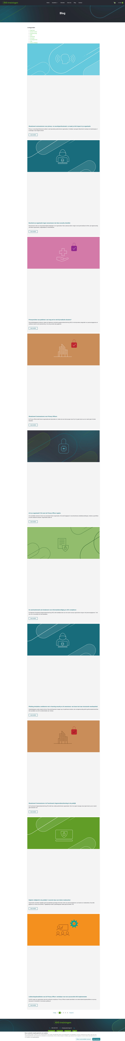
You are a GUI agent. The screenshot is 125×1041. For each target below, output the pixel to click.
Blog (75, 2)
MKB (31, 35)
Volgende (71, 1012)
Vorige (54, 1012)
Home (48, 2)
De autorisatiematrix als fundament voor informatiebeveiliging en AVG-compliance (52, 610)
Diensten (63, 2)
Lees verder (33, 134)
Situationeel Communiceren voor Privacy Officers (43, 416)
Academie (54, 2)
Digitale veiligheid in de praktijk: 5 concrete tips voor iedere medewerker (50, 900)
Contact (80, 2)
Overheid (32, 38)
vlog (31, 41)
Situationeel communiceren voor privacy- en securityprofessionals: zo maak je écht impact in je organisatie (60, 126)
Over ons (69, 2)
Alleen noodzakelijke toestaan (83, 1039)
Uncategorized (33, 39)
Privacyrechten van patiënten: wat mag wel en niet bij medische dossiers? (50, 319)
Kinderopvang (33, 33)
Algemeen (32, 30)
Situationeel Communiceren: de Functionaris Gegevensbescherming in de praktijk (52, 803)
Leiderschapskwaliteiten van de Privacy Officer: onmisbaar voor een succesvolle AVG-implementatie (58, 996)
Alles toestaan (96, 1039)
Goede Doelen (33, 31)
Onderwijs (32, 36)
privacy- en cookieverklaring (33, 1037)
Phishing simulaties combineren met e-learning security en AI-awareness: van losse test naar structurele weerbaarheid (63, 706)
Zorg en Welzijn (34, 42)
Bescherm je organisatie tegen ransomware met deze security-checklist (49, 223)
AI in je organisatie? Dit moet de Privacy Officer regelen (45, 513)
